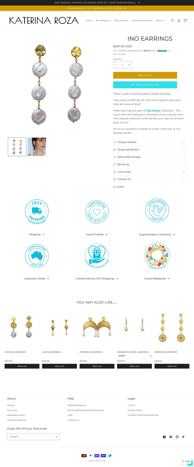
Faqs (70, 415)
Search (11, 405)
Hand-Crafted (95, 234)
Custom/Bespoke (155, 278)
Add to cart (22, 366)
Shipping (34, 234)
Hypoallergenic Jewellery (155, 234)
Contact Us (73, 420)
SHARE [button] (120, 187)
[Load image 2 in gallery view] (37, 147)
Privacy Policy (135, 410)
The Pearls (153, 110)
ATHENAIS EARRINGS (91, 352)
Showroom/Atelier (16, 420)
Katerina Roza (100, 461)
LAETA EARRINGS (51, 352)
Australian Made (34, 278)
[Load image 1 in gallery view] (17, 147)
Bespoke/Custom (16, 415)
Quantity (117, 59)
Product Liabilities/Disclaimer (143, 415)
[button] (103, 20)
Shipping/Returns (76, 405)
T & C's (131, 405)
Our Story (12, 410)
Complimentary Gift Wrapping (95, 278)
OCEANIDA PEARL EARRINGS (133, 352)
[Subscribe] (56, 436)
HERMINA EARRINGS (166, 352)
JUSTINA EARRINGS (15, 352)
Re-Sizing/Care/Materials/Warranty (85, 410)
